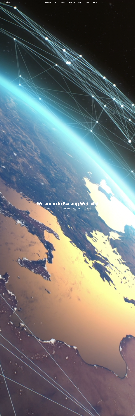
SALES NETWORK (72, 2)
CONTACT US (80, 2)
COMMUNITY (63, 2)
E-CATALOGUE (95, 2)
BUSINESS (56, 2)
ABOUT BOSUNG (48, 2)
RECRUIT (87, 2)
